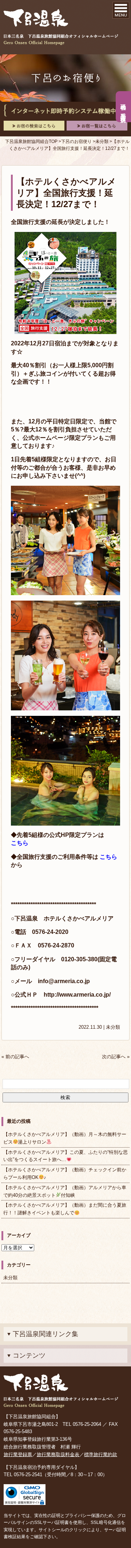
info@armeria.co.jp (64, 981)
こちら (19, 843)
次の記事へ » (116, 1056)
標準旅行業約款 (100, 1454)
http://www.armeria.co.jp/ (77, 995)
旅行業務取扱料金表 (58, 1454)
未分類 (113, 1027)
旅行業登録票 (18, 1454)
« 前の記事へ (15, 1056)
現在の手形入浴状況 (123, 107)
